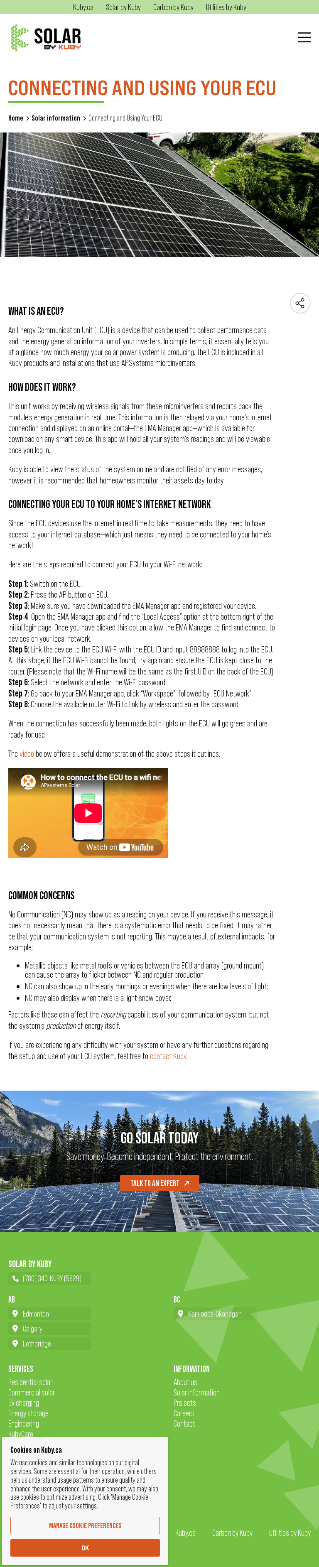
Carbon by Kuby (232, 1533)
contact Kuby (168, 1056)
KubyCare (20, 1434)
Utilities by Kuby (290, 1533)
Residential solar (30, 1382)
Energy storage (28, 1413)
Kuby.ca (185, 1533)
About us (185, 1382)
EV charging (23, 1403)
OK (85, 1548)
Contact (184, 1423)
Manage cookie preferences (85, 1525)
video (27, 753)
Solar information (56, 117)
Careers (184, 1413)
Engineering (23, 1423)
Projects (185, 1403)
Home (15, 117)
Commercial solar (31, 1392)
